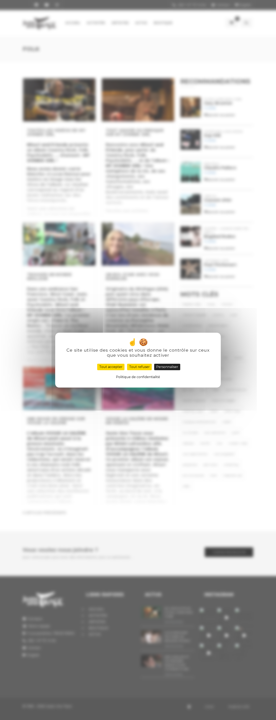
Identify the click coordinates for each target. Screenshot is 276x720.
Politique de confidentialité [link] (138, 377)
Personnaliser (167, 367)
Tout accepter (110, 367)
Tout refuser (139, 367)
